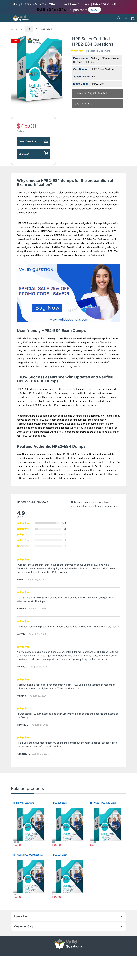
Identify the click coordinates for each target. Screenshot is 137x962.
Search (118, 18)
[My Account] (125, 18)
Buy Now (24, 153)
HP (29, 29)
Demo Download (28, 141)
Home (14, 29)
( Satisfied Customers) (98, 50)
